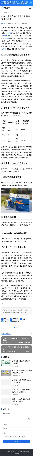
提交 (16, 441)
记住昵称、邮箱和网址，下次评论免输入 (15, 437)
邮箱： (5, 428)
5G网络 (6, 38)
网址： (6, 433)
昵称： (5, 424)
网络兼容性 (7, 36)
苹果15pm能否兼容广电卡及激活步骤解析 (21, 400)
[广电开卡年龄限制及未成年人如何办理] (6, 382)
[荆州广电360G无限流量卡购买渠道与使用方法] (6, 392)
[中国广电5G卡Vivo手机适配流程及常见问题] (6, 373)
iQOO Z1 (9, 33)
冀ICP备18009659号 (25, 451)
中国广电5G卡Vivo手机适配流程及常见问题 (22, 372)
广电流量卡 (24, 23)
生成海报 (7, 333)
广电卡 (20, 44)
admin (3, 23)
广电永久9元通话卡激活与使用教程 (21, 362)
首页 (2, 12)
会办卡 (3, 49)
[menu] (30, 8)
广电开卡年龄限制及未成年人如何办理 (21, 381)
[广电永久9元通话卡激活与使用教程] (6, 363)
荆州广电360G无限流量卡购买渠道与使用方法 (21, 391)
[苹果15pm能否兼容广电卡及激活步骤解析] (6, 401)
